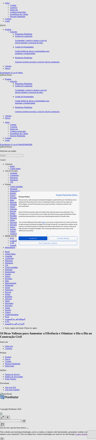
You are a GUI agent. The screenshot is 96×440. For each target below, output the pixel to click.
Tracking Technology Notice (66, 195)
